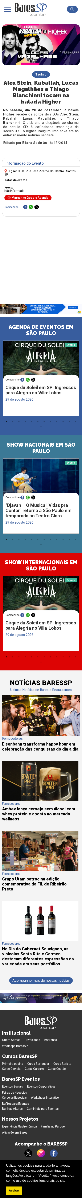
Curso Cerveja (11, 1068)
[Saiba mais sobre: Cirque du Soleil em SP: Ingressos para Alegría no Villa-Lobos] (41, 360)
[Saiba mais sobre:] (41, 478)
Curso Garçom (34, 1068)
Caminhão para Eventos (43, 1108)
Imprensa (50, 1040)
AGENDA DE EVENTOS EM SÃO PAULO (41, 330)
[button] (67, 1180)
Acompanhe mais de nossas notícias (41, 981)
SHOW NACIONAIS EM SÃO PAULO (41, 448)
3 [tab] (19, 421)
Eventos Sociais (12, 1086)
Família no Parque (53, 1126)
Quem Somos (11, 1040)
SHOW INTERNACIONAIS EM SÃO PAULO (41, 565)
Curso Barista (62, 1063)
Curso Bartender (38, 1063)
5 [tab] (31, 421)
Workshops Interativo (45, 1097)
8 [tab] (50, 421)
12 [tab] (76, 421)
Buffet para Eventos (15, 1103)
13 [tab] (41, 427)
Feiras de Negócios (14, 1092)
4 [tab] (25, 421)
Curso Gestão (57, 1068)
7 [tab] (44, 421)
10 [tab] (63, 421)
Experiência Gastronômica (19, 1126)
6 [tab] (38, 421)
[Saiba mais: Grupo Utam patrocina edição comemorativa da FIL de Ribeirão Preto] (40, 870)
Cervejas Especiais (14, 1097)
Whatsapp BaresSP (15, 1046)
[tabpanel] (41, 379)
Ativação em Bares (14, 1132)
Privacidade (32, 1040)
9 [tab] (57, 421)
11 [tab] (69, 421)
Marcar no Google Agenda (30, 197)
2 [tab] (13, 421)
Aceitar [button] (14, 1190)
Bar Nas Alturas (12, 1108)
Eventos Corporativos (41, 1086)
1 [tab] (6, 421)
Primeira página (12, 1063)
